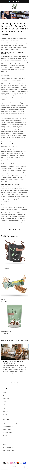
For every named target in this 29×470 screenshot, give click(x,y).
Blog (4, 408)
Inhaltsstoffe (6, 411)
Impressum (5, 435)
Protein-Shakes (6, 398)
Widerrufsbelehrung (7, 432)
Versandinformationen (8, 450)
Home (4, 392)
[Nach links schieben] (11, 382)
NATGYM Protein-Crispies (6, 331)
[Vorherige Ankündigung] (1, 1)
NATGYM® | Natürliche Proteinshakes (13, 465)
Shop (4, 395)
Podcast (5, 405)
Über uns (5, 414)
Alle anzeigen (24, 340)
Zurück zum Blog (15, 229)
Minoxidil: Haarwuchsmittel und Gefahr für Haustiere (12, 362)
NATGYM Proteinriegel (5, 299)
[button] (1, 6)
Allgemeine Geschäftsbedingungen (11, 423)
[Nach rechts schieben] (17, 382)
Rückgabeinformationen (8, 447)
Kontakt (4, 444)
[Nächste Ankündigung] (27, 1)
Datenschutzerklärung (8, 426)
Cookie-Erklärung (7, 429)
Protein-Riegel (6, 401)
